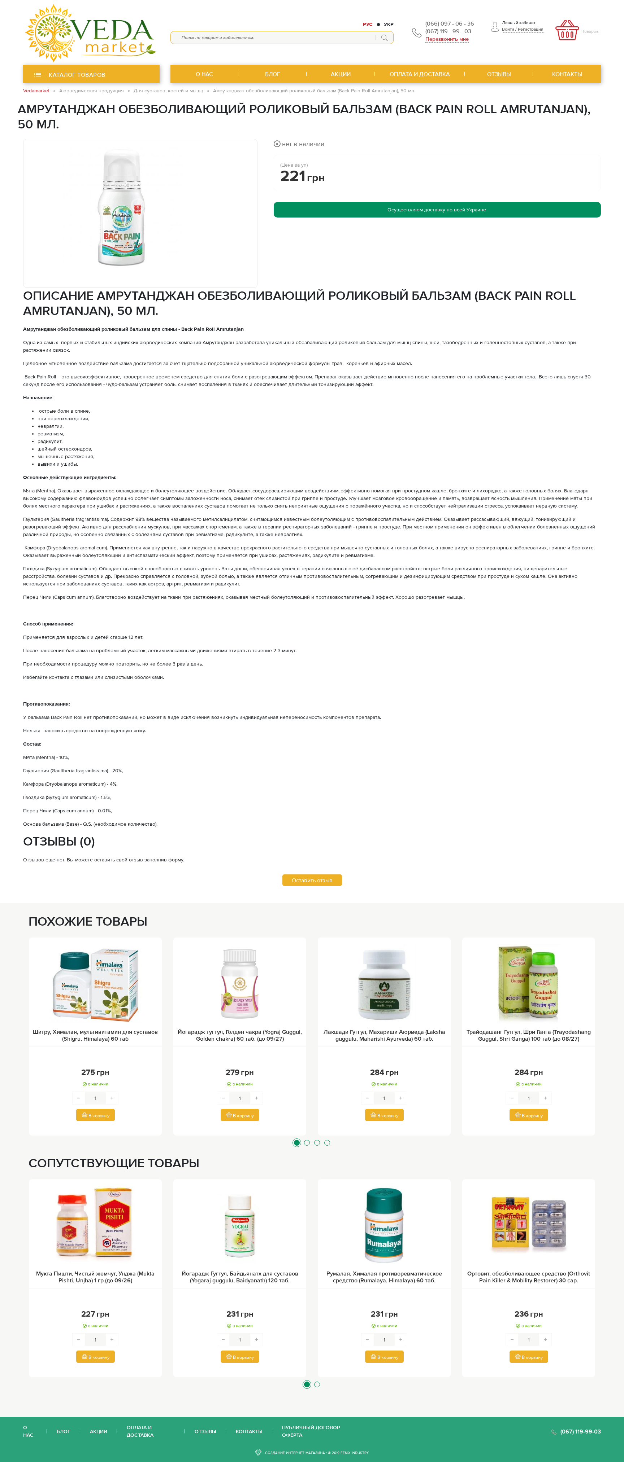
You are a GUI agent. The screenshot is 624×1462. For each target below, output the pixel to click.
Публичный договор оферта (311, 1431)
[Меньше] (78, 1098)
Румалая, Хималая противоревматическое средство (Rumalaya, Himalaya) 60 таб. (384, 1276)
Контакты (249, 1431)
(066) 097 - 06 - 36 (449, 23)
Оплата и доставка (140, 1431)
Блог (63, 1431)
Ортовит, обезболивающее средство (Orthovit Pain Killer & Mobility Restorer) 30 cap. (528, 1276)
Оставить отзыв (312, 880)
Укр (389, 24)
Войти (508, 29)
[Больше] (111, 1098)
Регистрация (530, 29)
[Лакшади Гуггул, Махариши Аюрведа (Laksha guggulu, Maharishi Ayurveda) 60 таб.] (384, 983)
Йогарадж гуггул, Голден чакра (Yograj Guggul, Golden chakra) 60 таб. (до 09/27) (240, 1035)
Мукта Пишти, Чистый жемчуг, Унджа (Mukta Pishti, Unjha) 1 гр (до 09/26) (95, 1276)
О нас (28, 1431)
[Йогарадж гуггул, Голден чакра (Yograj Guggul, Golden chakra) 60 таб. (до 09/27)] (239, 983)
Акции (98, 1431)
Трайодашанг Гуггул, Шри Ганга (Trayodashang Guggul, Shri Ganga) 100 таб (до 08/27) (529, 1035)
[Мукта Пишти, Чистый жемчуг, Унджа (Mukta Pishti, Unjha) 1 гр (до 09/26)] (95, 1225)
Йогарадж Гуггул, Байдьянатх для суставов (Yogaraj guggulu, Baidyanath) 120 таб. (240, 1276)
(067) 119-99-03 (580, 1431)
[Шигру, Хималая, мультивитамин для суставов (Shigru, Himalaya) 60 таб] (95, 983)
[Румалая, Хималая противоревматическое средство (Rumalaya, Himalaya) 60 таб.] (384, 1225)
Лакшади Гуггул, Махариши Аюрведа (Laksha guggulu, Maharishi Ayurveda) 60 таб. (384, 1035)
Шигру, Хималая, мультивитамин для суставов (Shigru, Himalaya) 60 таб (95, 1035)
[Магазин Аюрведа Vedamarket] (91, 32)
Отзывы (205, 1431)
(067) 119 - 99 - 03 (448, 31)
